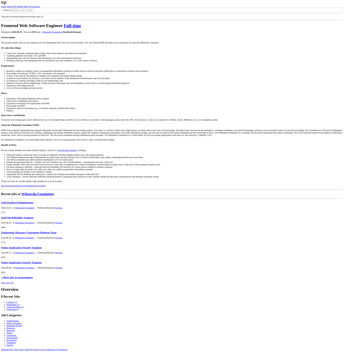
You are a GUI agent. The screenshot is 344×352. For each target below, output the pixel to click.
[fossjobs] (4, 4)
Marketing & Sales (14, 326)
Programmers (12, 338)
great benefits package (67, 150)
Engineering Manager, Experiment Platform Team (28, 232)
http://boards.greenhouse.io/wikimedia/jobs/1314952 (23, 186)
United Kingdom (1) (15, 307)
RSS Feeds (19, 350)
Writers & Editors (13, 323)
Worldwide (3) (12, 309)
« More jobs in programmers (17, 277)
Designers (10, 328)
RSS (15, 6)
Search (6, 10)
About (9, 6)
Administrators (12, 321)
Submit (20, 6)
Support (9, 345)
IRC (12, 350)
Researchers (11, 340)
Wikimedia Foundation (52, 32)
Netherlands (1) (13, 304)
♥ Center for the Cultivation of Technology (49, 350)
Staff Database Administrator (17, 202)
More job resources (32, 6)
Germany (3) (11, 302)
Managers (10, 330)
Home (3, 6)
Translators (11, 343)
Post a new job (7, 283)
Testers (9, 333)
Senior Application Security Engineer (21, 247)
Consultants (11, 335)
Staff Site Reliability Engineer (17, 217)
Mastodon (5, 350)
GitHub (27, 350)
